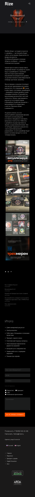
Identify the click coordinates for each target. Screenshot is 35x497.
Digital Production (12, 461)
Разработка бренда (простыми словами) (16, 293)
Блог (8, 464)
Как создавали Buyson (11, 285)
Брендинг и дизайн (12, 458)
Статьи (17, 12)
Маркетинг (10, 456)
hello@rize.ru (18, 434)
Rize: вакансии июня (10, 304)
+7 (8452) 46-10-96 (21, 431)
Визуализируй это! (10, 289)
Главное (9, 453)
